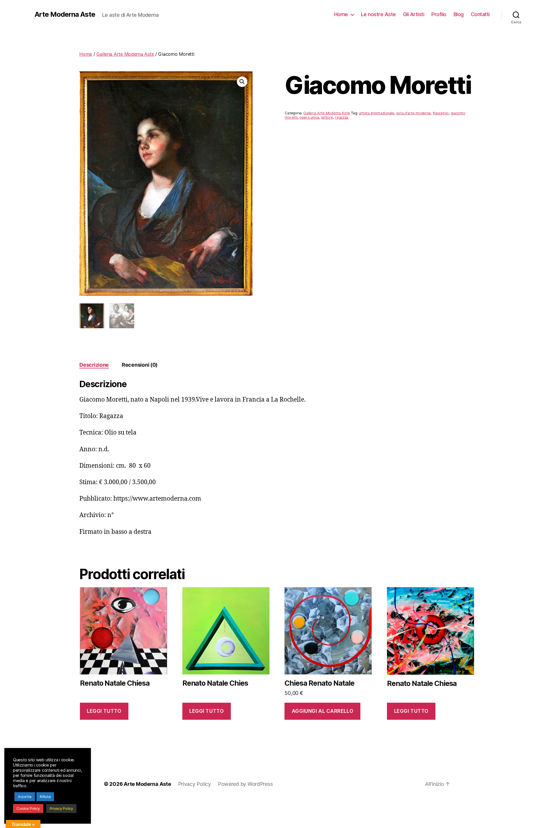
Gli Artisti (413, 14)
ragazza (341, 117)
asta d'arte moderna (413, 113)
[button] (242, 82)
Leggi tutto (104, 711)
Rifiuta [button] (45, 796)
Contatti (480, 14)
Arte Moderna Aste (65, 14)
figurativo (441, 113)
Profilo (438, 14)
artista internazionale (376, 113)
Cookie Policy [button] (28, 808)
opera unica (309, 117)
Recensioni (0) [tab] (140, 365)
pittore (327, 117)
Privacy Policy (194, 784)
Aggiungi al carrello (322, 711)
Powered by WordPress (245, 784)
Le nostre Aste (378, 14)
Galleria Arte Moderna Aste (125, 54)
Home (341, 14)
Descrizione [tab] (94, 365)
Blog (459, 14)
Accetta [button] (24, 796)
